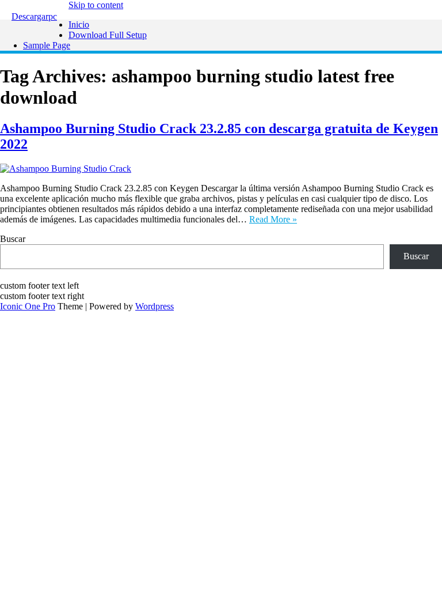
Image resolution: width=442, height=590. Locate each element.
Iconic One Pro (27, 306)
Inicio (78, 24)
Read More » (273, 219)
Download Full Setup (107, 35)
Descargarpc (34, 16)
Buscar (12, 239)
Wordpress (154, 306)
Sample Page (46, 45)
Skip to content (95, 5)
